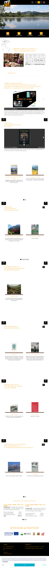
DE (36, 2)
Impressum (6, 552)
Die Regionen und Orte (11, 73)
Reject (3, 564)
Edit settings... (44, 564)
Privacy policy (5, 561)
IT (38, 2)
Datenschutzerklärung (8, 553)
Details (45, 120)
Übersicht (3, 120)
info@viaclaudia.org (9, 548)
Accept (24, 564)
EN (41, 2)
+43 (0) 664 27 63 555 (9, 546)
